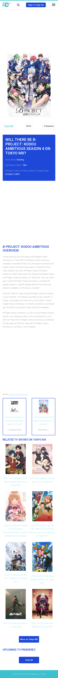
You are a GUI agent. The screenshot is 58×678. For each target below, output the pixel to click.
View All (29, 660)
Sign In (31, 5)
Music (25, 394)
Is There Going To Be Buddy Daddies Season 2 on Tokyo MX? (42, 579)
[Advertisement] (29, 29)
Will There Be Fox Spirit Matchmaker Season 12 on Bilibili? (43, 420)
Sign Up (40, 5)
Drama (13, 394)
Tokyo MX (8, 126)
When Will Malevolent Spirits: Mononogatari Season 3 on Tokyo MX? (15, 481)
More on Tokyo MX (29, 639)
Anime (19, 394)
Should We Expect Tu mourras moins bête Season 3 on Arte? (14, 420)
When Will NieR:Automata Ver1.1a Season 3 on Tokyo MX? (15, 578)
